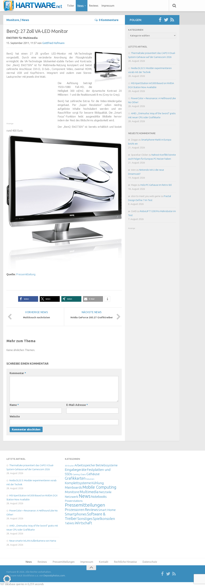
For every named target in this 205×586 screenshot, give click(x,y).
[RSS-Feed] (172, 19)
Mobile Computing (99, 487)
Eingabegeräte (75, 469)
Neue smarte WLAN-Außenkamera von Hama (32, 540)
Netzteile (105, 492)
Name (14, 404)
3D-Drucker (69, 466)
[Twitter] (166, 19)
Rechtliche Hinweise (125, 561)
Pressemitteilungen (85, 504)
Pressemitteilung (25, 274)
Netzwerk (71, 496)
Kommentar (18, 373)
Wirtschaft (83, 523)
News (80, 5)
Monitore (12, 19)
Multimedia (89, 492)
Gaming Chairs (79, 474)
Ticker (70, 5)
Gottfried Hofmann (53, 43)
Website (15, 416)
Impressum (108, 5)
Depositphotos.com (54, 575)
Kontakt (103, 561)
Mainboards (73, 487)
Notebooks (99, 496)
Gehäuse (93, 474)
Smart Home (107, 510)
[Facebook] (160, 19)
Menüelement (33, 5)
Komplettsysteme (78, 483)
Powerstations (74, 500)
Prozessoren (74, 510)
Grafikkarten (75, 478)
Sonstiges (84, 519)
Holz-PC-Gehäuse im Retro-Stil (156, 185)
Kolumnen (90, 479)
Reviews (93, 5)
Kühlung (97, 483)
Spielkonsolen (104, 519)
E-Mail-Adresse (77, 404)
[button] (28, 299)
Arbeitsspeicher (84, 465)
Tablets (69, 523)
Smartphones (76, 514)
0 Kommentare (109, 19)
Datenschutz (150, 561)
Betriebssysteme (107, 465)
